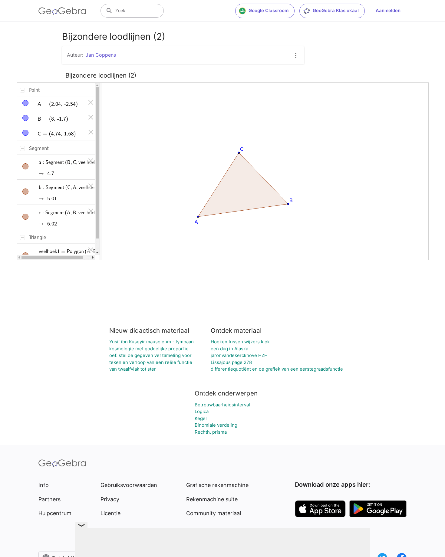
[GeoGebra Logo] (62, 11)
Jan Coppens (101, 55)
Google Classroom (268, 10)
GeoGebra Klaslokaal (336, 10)
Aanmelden (388, 10)
